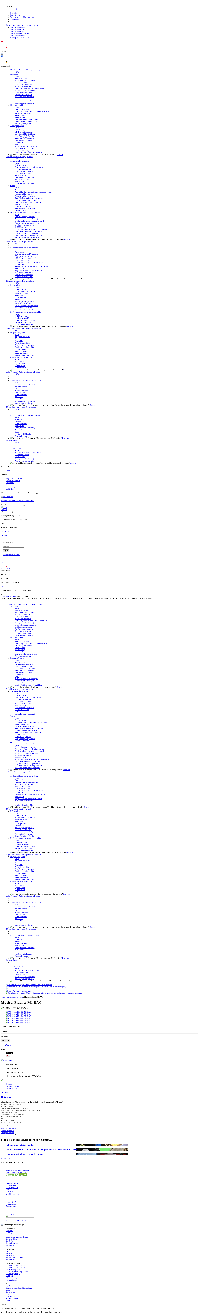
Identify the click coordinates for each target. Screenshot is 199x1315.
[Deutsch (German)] (6, 47)
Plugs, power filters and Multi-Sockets (28, 271)
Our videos (14, 13)
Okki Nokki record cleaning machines (28, 235)
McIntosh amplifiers (22, 353)
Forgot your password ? (11, 555)
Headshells (19, 142)
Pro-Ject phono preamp (23, 124)
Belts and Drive (20, 165)
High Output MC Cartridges (25, 136)
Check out (4, 586)
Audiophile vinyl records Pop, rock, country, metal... (34, 192)
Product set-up (15, 15)
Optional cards (20, 364)
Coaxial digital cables (22, 260)
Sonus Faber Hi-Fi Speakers (25, 310)
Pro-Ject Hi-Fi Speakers (23, 308)
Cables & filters (11, 1239)
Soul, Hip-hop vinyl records (25, 208)
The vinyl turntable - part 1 (15, 1267)
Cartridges (9, 1276)
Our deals (9, 1241)
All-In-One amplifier (22, 343)
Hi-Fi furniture (20, 366)
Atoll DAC (19, 397)
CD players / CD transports (25, 384)
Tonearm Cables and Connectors (26, 254)
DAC (17, 388)
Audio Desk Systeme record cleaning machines (32, 229)
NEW (17, 72)
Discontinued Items (22, 455)
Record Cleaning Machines (25, 217)
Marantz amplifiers (21, 351)
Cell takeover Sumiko (18, 35)
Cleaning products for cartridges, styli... (29, 167)
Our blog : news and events (20, 9)
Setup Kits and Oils (22, 179)
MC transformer (11, 1280)
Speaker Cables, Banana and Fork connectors (31, 266)
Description (10, 1084)
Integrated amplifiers (22, 337)
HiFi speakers (15, 285)
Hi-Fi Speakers (20, 289)
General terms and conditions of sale (19, 1288)
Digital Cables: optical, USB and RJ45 (29, 262)
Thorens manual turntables (24, 103)
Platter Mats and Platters (23, 173)
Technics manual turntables (24, 101)
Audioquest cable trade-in (19, 38)
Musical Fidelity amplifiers (24, 355)
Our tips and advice (17, 11)
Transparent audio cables (24, 275)
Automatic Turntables (22, 82)
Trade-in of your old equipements (22, 17)
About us (9, 3)
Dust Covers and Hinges (24, 171)
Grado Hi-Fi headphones (24, 324)
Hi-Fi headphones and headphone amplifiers (26, 312)
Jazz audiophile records (23, 194)
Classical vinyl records (23, 206)
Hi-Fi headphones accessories (25, 320)
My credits (9, 1253)
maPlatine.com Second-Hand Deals (28, 453)
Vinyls (12, 186)
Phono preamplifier (17, 105)
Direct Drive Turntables (23, 84)
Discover (60, 155)
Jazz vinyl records (21, 204)
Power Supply (20, 117)
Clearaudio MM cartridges (24, 148)
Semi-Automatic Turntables (25, 80)
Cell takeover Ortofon (18, 27)
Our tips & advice (12, 1088)
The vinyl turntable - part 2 (15, 1265)
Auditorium (14, 19)
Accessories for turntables (19, 161)
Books (17, 432)
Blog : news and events (14, 479)
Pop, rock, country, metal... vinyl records (29, 202)
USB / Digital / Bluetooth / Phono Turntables (31, 88)
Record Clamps (20, 175)
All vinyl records (21, 190)
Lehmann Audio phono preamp (26, 119)
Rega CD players (21, 399)
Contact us (5, 531)
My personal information (14, 1257)
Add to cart (5, 1040)
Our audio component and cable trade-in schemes (23, 25)
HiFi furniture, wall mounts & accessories (21, 407)
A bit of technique (12, 1278)
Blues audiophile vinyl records (26, 200)
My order (9, 1251)
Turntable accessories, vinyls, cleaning (19, 157)
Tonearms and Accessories (24, 177)
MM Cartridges (20, 130)
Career (8, 1294)
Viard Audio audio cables (24, 277)
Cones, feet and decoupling (25, 184)
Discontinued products (14, 1243)
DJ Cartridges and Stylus (24, 140)
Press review (10, 1296)
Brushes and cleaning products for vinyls (29, 221)
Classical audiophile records (25, 196)
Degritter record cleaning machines (27, 233)
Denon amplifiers (21, 349)
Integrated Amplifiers (17, 333)
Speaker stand (20, 299)
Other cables (19, 264)
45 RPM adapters (21, 227)
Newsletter (14, 21)
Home (3, 997)
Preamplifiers (19, 341)
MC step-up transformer (23, 113)
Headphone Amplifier (23, 318)
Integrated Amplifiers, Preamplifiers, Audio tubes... (24, 328)
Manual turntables (21, 78)
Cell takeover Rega (17, 31)
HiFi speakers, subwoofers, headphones (20, 281)
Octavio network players (24, 403)
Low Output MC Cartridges (25, 134)
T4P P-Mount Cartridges (24, 132)
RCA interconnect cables (24, 256)
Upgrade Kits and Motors (24, 169)
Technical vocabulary (8, 1129)
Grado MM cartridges (23, 151)
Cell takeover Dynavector (19, 33)
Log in (6, 551)
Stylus (17, 144)
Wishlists (6, 1045)
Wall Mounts (19, 182)
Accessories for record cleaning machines (30, 219)
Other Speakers (20, 297)
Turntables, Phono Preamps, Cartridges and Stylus (24, 70)
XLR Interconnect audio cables (26, 258)
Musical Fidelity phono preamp (26, 122)
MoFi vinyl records (22, 211)
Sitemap (8, 1300)
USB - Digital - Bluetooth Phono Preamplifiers (32, 111)
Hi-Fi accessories (21, 368)
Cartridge (9, 1233)
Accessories (10, 1235)
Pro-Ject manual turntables (24, 97)
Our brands (10, 1245)
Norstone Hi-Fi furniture (23, 434)
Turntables (14, 74)
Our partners (10, 1292)
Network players (21, 386)
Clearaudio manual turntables (25, 93)
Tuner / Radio (20, 393)
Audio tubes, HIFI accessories (21, 357)
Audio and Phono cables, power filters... (20, 242)
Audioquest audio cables (24, 273)
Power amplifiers (21, 339)
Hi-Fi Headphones (21, 316)
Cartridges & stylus (17, 126)
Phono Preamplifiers (22, 109)
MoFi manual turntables (23, 95)
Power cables (19, 268)
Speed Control (20, 115)
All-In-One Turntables (23, 86)
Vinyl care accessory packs (24, 225)
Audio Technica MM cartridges (26, 146)
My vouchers (10, 1259)
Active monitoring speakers (25, 291)
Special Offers (20, 457)
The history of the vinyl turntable (17, 1272)
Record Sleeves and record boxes (27, 223)
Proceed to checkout (8, 596)
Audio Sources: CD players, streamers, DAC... (23, 372)
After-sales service (12, 1298)
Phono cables (19, 252)
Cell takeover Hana (17, 29)
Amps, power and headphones (17, 1237)
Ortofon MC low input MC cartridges (28, 153)
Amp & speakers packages (24, 302)
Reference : (5, 1036)
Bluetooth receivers (22, 391)
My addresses (10, 1255)
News (17, 76)
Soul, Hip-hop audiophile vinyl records (29, 198)
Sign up (4, 562)
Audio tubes (19, 362)
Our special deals (12, 440)
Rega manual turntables (23, 99)
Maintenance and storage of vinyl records (25, 213)
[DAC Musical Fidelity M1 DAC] (18, 1012)
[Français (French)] (6, 45)
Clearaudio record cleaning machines (28, 231)
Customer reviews (12, 1086)
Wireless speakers (21, 293)
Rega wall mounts (21, 436)
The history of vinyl (13, 1274)
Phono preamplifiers (13, 1270)
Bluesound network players (25, 401)
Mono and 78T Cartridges (24, 138)
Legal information (12, 1286)
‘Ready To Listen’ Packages (25, 90)
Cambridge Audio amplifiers (25, 347)
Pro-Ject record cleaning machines (27, 237)
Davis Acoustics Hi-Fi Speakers (26, 306)
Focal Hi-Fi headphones (23, 322)
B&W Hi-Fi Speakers (23, 304)
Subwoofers (19, 295)
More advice (5, 1159)
